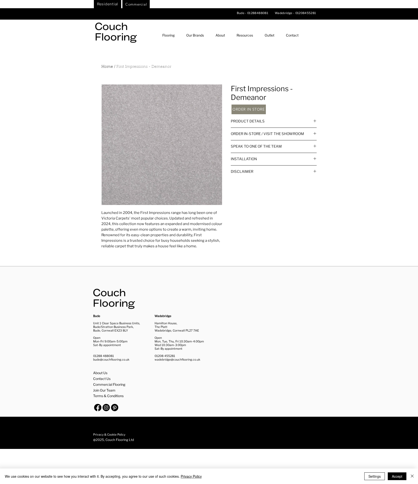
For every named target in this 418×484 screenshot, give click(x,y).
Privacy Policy (191, 476)
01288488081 (258, 13)
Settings (374, 476)
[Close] (412, 476)
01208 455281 (165, 356)
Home (107, 67)
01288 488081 (103, 356)
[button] (168, 35)
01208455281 (305, 13)
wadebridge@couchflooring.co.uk (177, 359)
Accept (397, 476)
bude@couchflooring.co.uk (111, 359)
